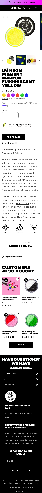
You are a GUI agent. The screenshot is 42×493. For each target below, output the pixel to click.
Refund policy (33, 483)
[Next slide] (40, 2)
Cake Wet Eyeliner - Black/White (30, 298)
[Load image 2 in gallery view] (21, 60)
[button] (5, 8)
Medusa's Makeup (16, 480)
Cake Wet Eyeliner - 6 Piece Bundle (10, 298)
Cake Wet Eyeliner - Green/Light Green (30, 333)
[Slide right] (39, 60)
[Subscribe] (34, 461)
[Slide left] (2, 60)
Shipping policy (22, 491)
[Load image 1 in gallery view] (10, 60)
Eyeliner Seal (22, 203)
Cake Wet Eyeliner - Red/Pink (10, 333)
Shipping (5, 99)
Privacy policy (14, 487)
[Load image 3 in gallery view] (31, 60)
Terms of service (29, 487)
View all (21, 344)
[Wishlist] (30, 8)
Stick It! (25, 196)
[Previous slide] (2, 2)
